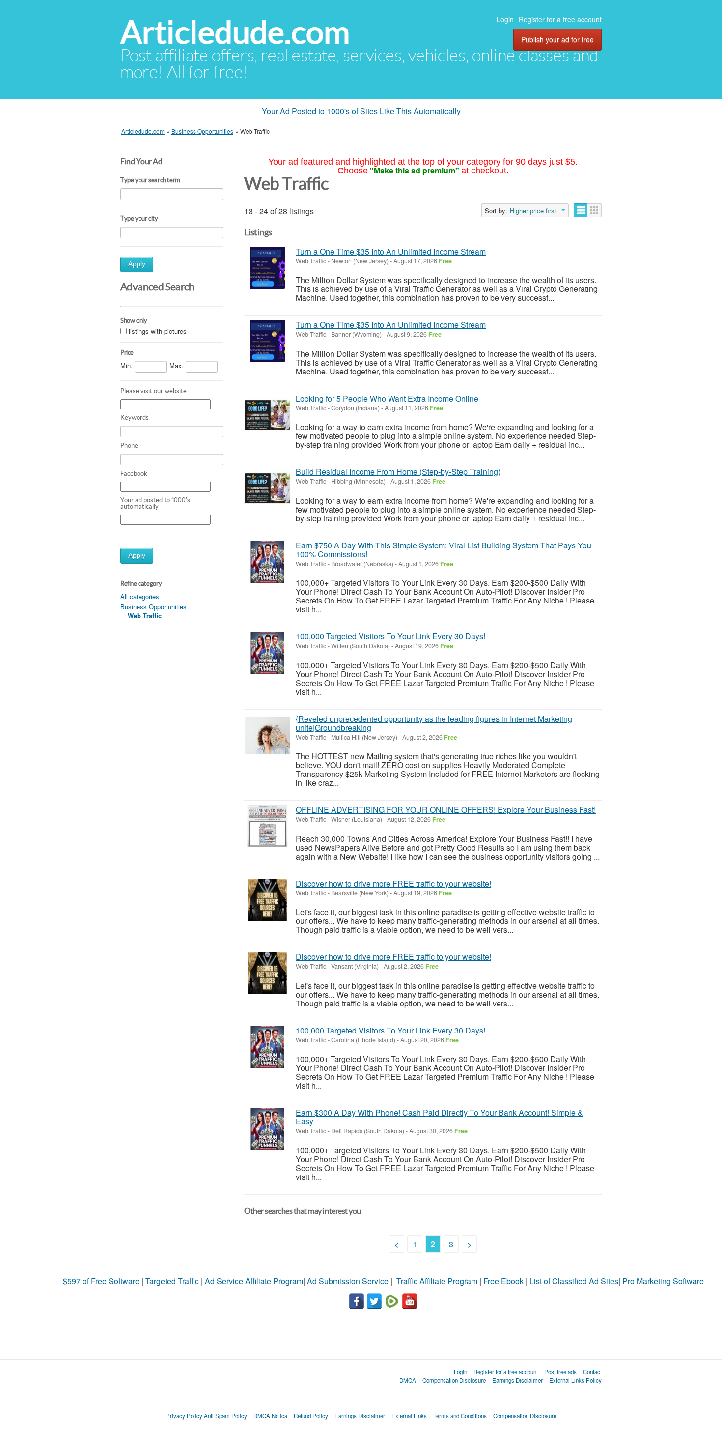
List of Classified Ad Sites (573, 1281)
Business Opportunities (153, 606)
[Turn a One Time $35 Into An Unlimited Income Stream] (267, 268)
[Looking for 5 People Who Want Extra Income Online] (267, 415)
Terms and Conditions (460, 1416)
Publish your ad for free (557, 39)
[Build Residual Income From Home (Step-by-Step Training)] (267, 488)
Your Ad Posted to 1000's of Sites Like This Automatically (361, 110)
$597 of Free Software (101, 1281)
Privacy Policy (184, 1416)
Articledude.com (235, 32)
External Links (409, 1416)
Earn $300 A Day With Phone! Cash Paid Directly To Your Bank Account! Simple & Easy (439, 1117)
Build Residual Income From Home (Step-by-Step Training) (398, 471)
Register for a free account (560, 19)
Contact (592, 1372)
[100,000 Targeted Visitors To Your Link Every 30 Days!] (267, 653)
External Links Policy (575, 1380)
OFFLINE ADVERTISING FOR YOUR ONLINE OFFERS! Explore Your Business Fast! (446, 809)
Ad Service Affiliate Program (254, 1281)
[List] (581, 210)
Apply (136, 264)
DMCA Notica (270, 1416)
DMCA (407, 1380)
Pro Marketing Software (663, 1281)
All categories (139, 596)
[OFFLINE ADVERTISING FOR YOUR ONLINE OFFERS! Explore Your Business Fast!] (267, 826)
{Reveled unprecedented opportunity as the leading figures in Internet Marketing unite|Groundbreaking (434, 723)
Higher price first (533, 210)
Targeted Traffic (172, 1281)
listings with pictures (158, 331)
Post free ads (560, 1372)
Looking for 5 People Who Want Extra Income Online (387, 398)
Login (505, 19)
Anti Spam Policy (225, 1416)
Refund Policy (311, 1416)
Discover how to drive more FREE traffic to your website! (393, 883)
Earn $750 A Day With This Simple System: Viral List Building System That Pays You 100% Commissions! (443, 550)
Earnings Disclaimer (517, 1380)
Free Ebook (503, 1281)
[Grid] (594, 210)
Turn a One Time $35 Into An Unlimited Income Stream (391, 251)
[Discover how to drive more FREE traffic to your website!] (267, 900)
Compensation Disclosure (454, 1380)
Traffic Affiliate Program (436, 1281)
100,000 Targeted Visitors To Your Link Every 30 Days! (390, 636)
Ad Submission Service (348, 1281)
